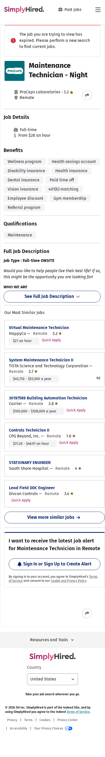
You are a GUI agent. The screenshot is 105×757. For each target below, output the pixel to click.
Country (34, 667)
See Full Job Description (49, 296)
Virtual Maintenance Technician (39, 327)
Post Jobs (72, 9)
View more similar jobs (50, 517)
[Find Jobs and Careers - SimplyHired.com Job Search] (24, 9)
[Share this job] (87, 95)
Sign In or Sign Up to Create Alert (57, 564)
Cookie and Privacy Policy (68, 581)
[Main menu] (98, 10)
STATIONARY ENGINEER (30, 462)
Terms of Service (78, 712)
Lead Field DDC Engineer (32, 487)
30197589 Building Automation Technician (48, 398)
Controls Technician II (29, 430)
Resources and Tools (49, 639)
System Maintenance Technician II (41, 360)
